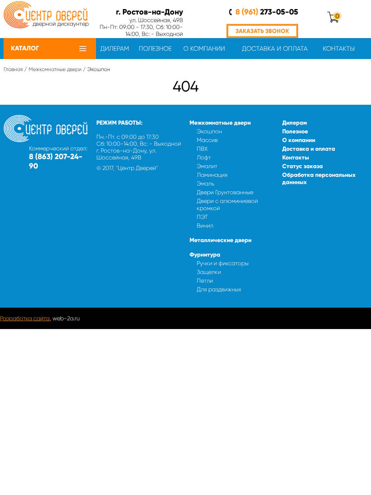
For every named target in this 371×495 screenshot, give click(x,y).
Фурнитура (204, 254)
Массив (207, 140)
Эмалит (207, 166)
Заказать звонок (262, 31)
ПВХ (202, 148)
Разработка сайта (25, 318)
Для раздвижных (219, 289)
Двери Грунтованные (225, 192)
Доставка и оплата (275, 48)
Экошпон (209, 131)
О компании (204, 48)
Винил (205, 225)
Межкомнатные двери (55, 69)
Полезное (155, 48)
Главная (13, 69)
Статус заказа (302, 166)
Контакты (339, 48)
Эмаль (205, 183)
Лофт (204, 157)
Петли (205, 280)
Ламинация (212, 174)
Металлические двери (220, 240)
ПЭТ (202, 216)
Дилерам (114, 48)
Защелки (209, 272)
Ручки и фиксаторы (223, 263)
